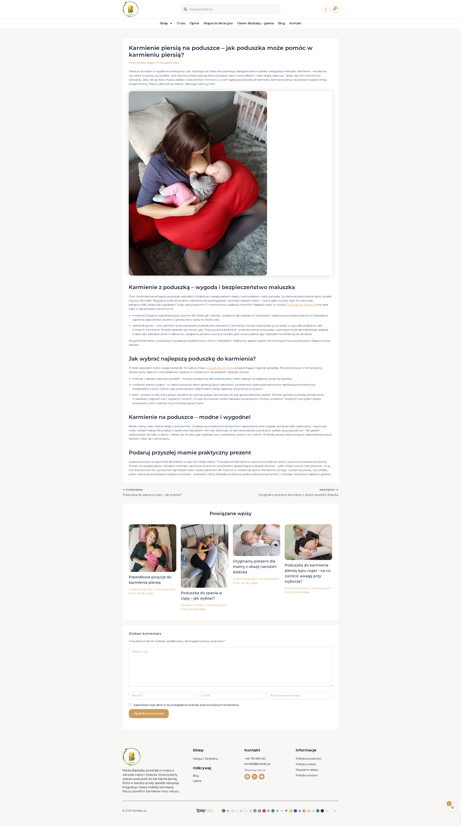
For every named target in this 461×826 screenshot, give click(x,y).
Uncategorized (164, 589)
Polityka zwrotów (306, 775)
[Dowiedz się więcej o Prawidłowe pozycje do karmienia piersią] (152, 548)
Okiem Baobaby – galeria (255, 23)
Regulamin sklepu (307, 769)
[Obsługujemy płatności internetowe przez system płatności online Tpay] (265, 810)
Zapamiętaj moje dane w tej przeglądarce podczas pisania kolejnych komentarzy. (187, 705)
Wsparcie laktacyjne (218, 23)
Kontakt (295, 23)
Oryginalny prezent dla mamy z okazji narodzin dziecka (255, 566)
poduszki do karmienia (220, 368)
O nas (181, 23)
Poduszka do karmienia (301, 304)
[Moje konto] (326, 9)
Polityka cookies (306, 764)
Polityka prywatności (309, 758)
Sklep (164, 23)
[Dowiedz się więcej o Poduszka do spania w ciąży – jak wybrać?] (204, 555)
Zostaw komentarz (141, 589)
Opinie (194, 23)
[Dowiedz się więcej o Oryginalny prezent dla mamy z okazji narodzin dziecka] (256, 540)
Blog (281, 23)
